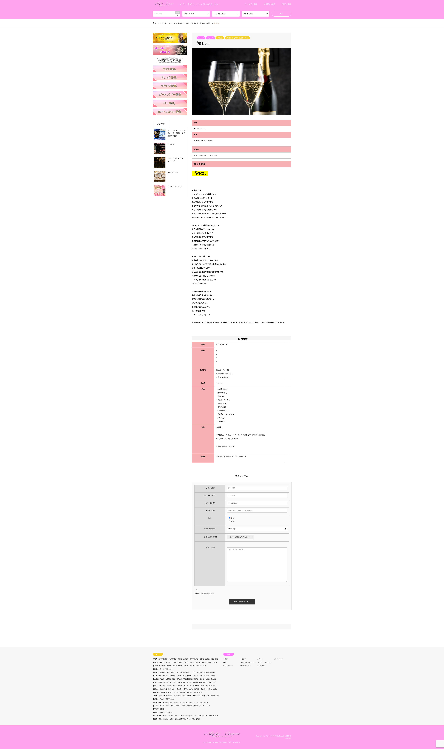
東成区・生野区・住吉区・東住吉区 (205, 679)
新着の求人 (161, 124)
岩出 (171, 712)
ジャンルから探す (250, 4)
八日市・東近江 (210, 695)
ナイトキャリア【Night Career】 (274, 736)
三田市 (174, 662)
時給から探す (286, 4)
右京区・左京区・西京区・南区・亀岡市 (195, 702)
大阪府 (220, 38)
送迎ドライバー (228, 665)
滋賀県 (155, 695)
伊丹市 (156, 662)
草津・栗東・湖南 (179, 695)
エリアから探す (269, 4)
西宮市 (186, 662)
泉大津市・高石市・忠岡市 (185, 689)
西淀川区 (213, 675)
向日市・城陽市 (205, 706)
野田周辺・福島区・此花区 (178, 675)
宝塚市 (192, 662)
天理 (175, 715)
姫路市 (198, 662)
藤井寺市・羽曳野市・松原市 (163, 692)
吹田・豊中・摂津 (209, 682)
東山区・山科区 (180, 706)
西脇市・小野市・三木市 (209, 662)
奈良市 (159, 715)
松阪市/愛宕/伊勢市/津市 (182, 719)
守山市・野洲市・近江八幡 (195, 695)
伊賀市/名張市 (195, 719)
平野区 (184, 679)
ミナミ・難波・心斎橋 (182, 672)
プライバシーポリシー (210, 742)
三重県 (155, 719)
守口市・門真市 (194, 686)
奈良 (154, 715)
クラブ (225, 659)
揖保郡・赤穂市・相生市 (180, 665)
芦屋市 (168, 662)
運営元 (230, 742)
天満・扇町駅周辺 (209, 672)
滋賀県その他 (170, 699)
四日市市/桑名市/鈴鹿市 (166, 719)
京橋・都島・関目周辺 (161, 675)
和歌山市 (161, 712)
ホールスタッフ (245, 665)
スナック (210, 38)
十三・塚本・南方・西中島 (162, 686)
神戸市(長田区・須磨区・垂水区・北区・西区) (204, 659)
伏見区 (196, 706)
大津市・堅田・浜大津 (165, 695)
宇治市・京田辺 (159, 709)
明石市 (162, 662)
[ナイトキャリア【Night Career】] (222, 737)
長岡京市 (190, 706)
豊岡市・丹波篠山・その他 (198, 665)
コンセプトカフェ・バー (248, 662)
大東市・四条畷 (192, 682)
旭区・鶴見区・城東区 (161, 682)
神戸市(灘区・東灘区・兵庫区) (178, 659)
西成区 (190, 679)
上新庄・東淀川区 (196, 672)
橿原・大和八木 (184, 715)
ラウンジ (201, 38)
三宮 (165, 659)
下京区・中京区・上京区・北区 (164, 706)
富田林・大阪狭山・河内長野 (183, 692)
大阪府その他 (198, 692)
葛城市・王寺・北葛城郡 (211, 715)
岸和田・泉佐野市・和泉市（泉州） (238, 38)
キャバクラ (260, 665)
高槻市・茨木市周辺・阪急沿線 (164, 689)
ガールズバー (278, 659)
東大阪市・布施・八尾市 (177, 682)
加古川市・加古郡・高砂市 (162, 665)
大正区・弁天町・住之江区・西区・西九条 (167, 679)
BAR (224, 662)
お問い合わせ (222, 742)
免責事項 (237, 742)
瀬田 (218, 695)
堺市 (202, 686)
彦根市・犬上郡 (159, 699)
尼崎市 (161, 659)
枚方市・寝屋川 (210, 686)
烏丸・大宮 (177, 702)
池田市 (200, 682)
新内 (167, 712)
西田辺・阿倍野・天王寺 (180, 686)
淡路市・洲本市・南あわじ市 (163, 669)
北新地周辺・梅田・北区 (166, 672)
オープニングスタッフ (265, 662)
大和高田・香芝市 (196, 715)
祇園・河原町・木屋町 (165, 702)
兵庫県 (155, 659)
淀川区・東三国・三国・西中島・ (198, 675)
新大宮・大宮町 (168, 715)
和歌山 (155, 712)
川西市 (180, 662)
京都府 (155, 702)
